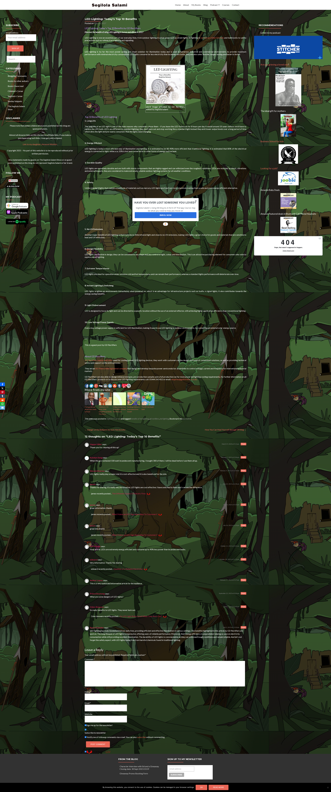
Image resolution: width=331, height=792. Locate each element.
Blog (205, 5)
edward (93, 559)
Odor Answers (97, 607)
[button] (165, 202)
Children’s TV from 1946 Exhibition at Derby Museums (105, 410)
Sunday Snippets (15, 101)
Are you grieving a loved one (274, 64)
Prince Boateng (97, 593)
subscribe (141, 737)
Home (178, 5)
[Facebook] (2, 384)
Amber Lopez (96, 580)
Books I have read (16, 86)
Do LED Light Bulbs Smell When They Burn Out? (141, 616)
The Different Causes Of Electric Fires (129, 493)
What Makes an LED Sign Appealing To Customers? (134, 514)
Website (88, 714)
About (186, 5)
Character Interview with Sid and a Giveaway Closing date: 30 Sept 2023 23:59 (139, 767)
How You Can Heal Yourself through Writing (225, 429)
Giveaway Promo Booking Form (134, 773)
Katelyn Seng (96, 457)
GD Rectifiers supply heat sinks (99, 360)
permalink (187, 418)
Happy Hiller (96, 444)
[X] (2, 388)
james (93, 484)
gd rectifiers (154, 418)
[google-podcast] (17, 207)
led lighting (164, 418)
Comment (90, 659)
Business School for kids (272, 141)
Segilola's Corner (15, 96)
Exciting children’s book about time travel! (133, 409)
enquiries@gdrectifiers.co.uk (184, 379)
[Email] (2, 408)
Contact (235, 5)
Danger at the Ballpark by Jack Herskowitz (105, 429)
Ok (201, 787)
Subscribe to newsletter (95, 732)
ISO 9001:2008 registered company (111, 368)
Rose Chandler (97, 627)
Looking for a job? (269, 168)
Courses (225, 5)
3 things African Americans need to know (90, 409)
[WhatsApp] (2, 404)
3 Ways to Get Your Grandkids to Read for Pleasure (119, 409)
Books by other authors (18, 81)
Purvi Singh (95, 546)
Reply (243, 444)
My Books (196, 5)
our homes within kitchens (212, 37)
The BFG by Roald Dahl (148, 408)
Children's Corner (15, 91)
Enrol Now (165, 215)
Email (88, 703)
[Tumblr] (2, 396)
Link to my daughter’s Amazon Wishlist (40, 144)
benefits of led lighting (140, 418)
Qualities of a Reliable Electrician (128, 569)
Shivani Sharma (97, 471)
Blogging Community (17, 76)
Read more (218, 787)
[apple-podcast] (17, 214)
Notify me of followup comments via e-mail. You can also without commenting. (125, 737)
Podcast (214, 5)
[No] (327, 787)
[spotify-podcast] (17, 223)
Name (88, 692)
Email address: (12, 32)
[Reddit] (2, 400)
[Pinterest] (2, 392)
